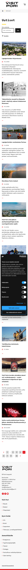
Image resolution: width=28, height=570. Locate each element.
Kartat (5, 523)
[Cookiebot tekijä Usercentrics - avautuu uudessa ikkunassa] (19, 256)
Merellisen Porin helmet (10, 181)
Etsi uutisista (5, 27)
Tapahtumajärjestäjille (9, 543)
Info (4, 520)
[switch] (24, 287)
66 (16, 456)
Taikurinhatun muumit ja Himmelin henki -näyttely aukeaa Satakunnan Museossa (14, 101)
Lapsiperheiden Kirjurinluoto (11, 58)
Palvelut (5, 507)
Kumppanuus (6, 539)
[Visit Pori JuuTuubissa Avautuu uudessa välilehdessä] (8, 494)
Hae (18, 30)
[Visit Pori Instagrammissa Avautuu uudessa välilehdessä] (5, 494)
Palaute (5, 504)
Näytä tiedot (20, 303)
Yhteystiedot (6, 510)
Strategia (5, 549)
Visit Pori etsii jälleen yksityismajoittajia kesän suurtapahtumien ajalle (10, 222)
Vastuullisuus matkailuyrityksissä (12, 552)
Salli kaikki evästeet (14, 308)
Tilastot (5, 546)
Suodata (6, 36)
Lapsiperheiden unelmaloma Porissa (14, 142)
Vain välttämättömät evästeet (14, 312)
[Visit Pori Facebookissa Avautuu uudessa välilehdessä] (3, 494)
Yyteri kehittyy (7, 555)
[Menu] (24, 4)
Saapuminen (6, 526)
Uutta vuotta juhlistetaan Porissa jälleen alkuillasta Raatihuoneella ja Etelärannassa (14, 422)
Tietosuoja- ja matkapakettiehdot (12, 529)
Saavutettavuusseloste (8, 565)
